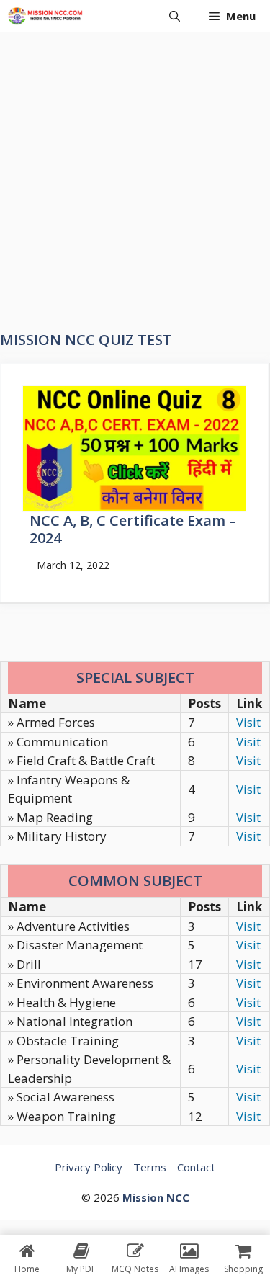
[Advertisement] (135, 175)
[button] (174, 16)
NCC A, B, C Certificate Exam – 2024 (133, 529)
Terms (149, 1167)
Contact (196, 1167)
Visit (248, 722)
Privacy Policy (88, 1167)
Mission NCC (155, 1197)
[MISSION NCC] (45, 16)
